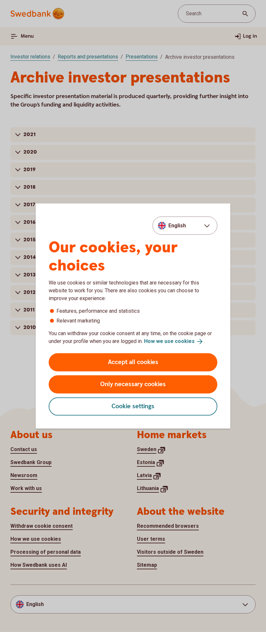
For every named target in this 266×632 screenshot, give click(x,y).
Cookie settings (133, 406)
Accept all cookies (133, 362)
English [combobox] (177, 225)
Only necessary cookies (133, 384)
